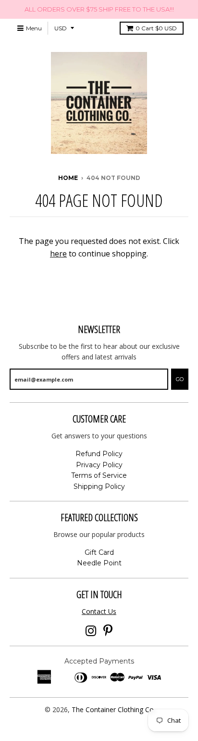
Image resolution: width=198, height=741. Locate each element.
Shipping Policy (99, 486)
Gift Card (99, 552)
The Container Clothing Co (113, 709)
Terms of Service (99, 475)
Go (180, 379)
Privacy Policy (99, 464)
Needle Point (99, 563)
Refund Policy (99, 453)
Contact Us (99, 611)
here (58, 253)
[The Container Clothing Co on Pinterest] (107, 631)
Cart (156, 28)
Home (68, 177)
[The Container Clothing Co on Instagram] (91, 631)
